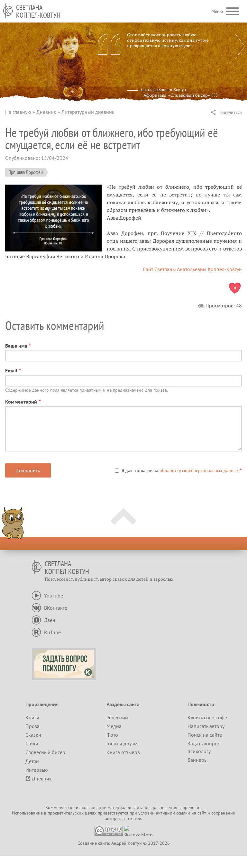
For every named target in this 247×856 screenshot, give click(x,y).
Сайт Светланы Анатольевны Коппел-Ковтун (192, 269)
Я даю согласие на (180, 470)
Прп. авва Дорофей (25, 172)
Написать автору (206, 726)
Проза (32, 726)
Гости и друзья (122, 743)
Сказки (33, 735)
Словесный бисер (45, 752)
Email (11, 370)
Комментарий (21, 401)
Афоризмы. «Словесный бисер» (176, 95)
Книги (32, 717)
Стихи (31, 743)
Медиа (114, 726)
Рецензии (117, 717)
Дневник (46, 112)
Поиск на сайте (205, 735)
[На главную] (8, 11)
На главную (18, 112)
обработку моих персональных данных (199, 470)
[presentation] (240, 46)
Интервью (36, 770)
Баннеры (198, 760)
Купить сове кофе (207, 717)
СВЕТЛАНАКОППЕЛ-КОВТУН (38, 11)
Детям (32, 761)
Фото (112, 735)
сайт (201, 813)
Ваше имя (16, 345)
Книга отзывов (123, 752)
